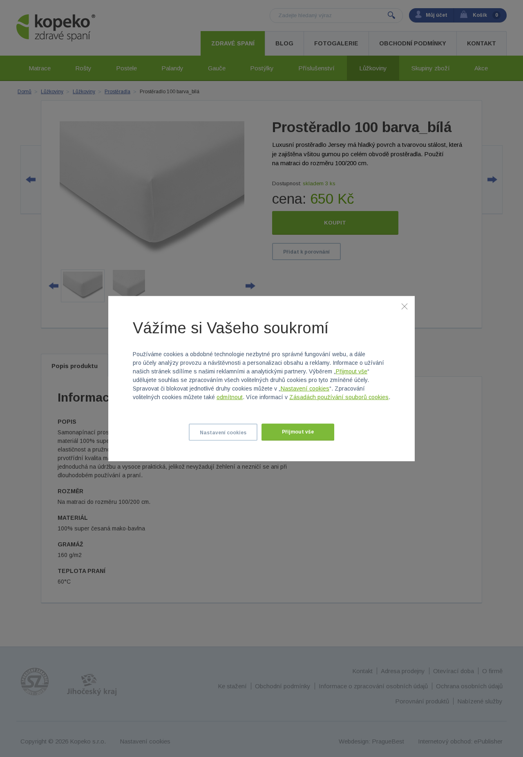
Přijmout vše (351, 371)
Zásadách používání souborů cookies (339, 397)
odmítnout (230, 397)
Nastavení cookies (305, 388)
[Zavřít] (404, 306)
